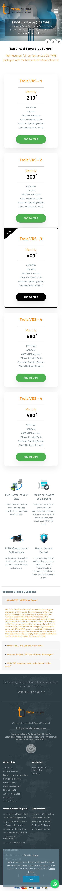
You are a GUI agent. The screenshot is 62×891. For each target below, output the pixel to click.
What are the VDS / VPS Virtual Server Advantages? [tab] (30, 654)
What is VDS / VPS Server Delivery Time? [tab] (25, 645)
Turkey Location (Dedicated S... (36, 29)
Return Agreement (12, 786)
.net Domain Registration (14, 818)
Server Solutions (29, 26)
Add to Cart (31, 139)
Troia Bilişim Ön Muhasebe (39, 769)
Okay (31, 879)
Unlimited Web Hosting (43, 814)
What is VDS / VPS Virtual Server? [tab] (22, 600)
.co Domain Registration (14, 829)
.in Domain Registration (14, 825)
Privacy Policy (10, 782)
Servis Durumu (10, 801)
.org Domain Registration (15, 821)
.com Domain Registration (15, 814)
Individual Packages (41, 821)
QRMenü (36, 774)
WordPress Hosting (41, 829)
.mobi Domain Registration (9, 837)
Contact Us (8, 797)
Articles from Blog (11, 794)
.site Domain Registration (15, 833)
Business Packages (41, 825)
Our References (10, 771)
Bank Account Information (15, 775)
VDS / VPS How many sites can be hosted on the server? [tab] (27, 665)
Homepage (15, 26)
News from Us (10, 790)
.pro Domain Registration (15, 842)
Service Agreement (12, 779)
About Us (7, 768)
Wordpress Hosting (41, 818)
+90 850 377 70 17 (31, 692)
